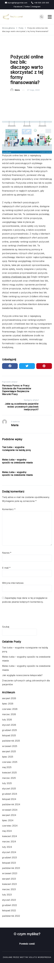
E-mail (6, 567)
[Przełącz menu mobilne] (49, 17)
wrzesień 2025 (9, 746)
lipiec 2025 (7, 756)
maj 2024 (7, 831)
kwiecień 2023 (9, 884)
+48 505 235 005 (41, 3)
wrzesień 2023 (9, 873)
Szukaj (5, 626)
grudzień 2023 (9, 857)
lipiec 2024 (7, 820)
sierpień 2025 (9, 751)
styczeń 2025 (9, 788)
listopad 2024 (9, 799)
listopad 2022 (9, 910)
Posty (14, 50)
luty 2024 (7, 847)
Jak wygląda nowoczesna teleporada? (22, 675)
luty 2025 (7, 783)
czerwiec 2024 (10, 825)
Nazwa (6, 552)
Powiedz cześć (27, 943)
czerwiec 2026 (9, 709)
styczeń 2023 (9, 899)
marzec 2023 (9, 889)
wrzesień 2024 (9, 809)
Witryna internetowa (12, 583)
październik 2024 (11, 804)
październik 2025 (11, 740)
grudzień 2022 (9, 905)
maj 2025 (6, 767)
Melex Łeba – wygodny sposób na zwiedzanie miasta (17, 461)
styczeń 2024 (9, 852)
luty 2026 (7, 719)
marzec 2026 (9, 714)
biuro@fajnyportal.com (17, 3)
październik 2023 (11, 868)
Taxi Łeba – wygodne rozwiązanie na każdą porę (16, 448)
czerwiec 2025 (9, 762)
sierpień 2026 (9, 698)
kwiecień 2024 (9, 836)
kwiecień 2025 (9, 772)
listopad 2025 (9, 735)
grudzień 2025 (9, 730)
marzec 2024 (9, 841)
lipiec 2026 (7, 703)
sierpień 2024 (9, 815)
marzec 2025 (9, 778)
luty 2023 (7, 894)
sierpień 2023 (9, 878)
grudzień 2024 (9, 793)
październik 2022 (11, 915)
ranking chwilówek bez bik (16, 276)
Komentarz (9, 509)
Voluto (33, 957)
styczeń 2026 (9, 724)
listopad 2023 (9, 862)
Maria (17, 90)
